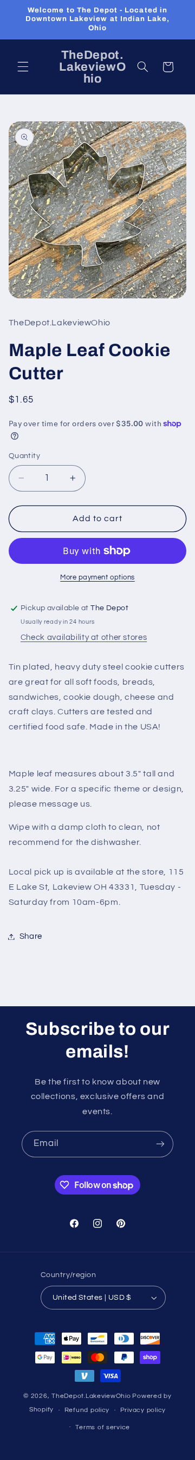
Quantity (24, 456)
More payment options (97, 577)
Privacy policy (143, 1410)
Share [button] (31, 936)
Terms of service (102, 1427)
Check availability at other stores (84, 637)
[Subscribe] (160, 1144)
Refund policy (87, 1410)
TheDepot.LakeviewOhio (91, 1396)
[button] (22, 66)
